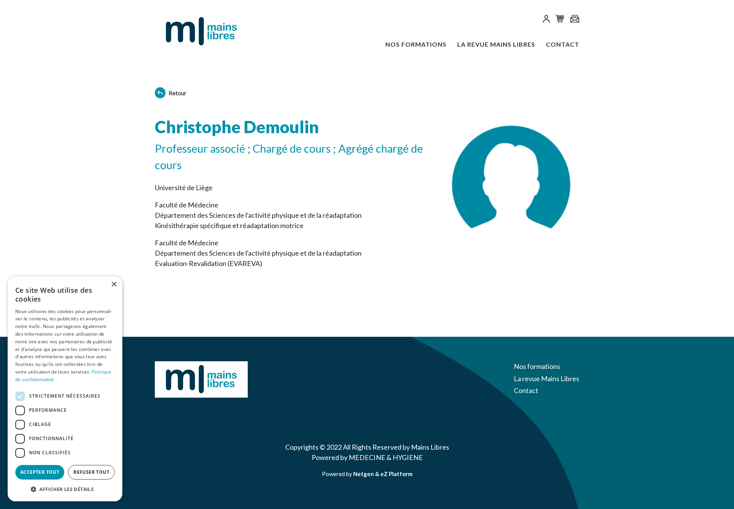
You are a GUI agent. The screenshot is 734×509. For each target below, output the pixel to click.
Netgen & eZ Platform (382, 473)
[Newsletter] (574, 19)
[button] (546, 20)
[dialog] (65, 388)
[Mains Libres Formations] (193, 31)
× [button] (114, 284)
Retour (178, 92)
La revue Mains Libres (496, 44)
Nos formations (416, 44)
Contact (562, 44)
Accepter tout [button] (39, 472)
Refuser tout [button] (91, 472)
